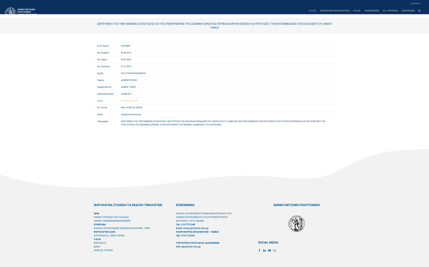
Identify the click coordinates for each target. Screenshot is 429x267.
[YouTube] (269, 250)
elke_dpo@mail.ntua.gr (188, 246)
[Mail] (274, 250)
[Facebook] (259, 250)
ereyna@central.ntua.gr (196, 228)
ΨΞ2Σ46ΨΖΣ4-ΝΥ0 (129, 100)
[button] (419, 10)
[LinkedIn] (264, 250)
